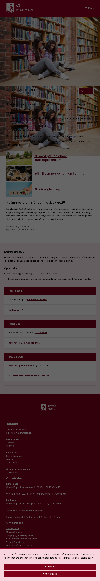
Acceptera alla (50, 573)
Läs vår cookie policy (83, 557)
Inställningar (50, 566)
